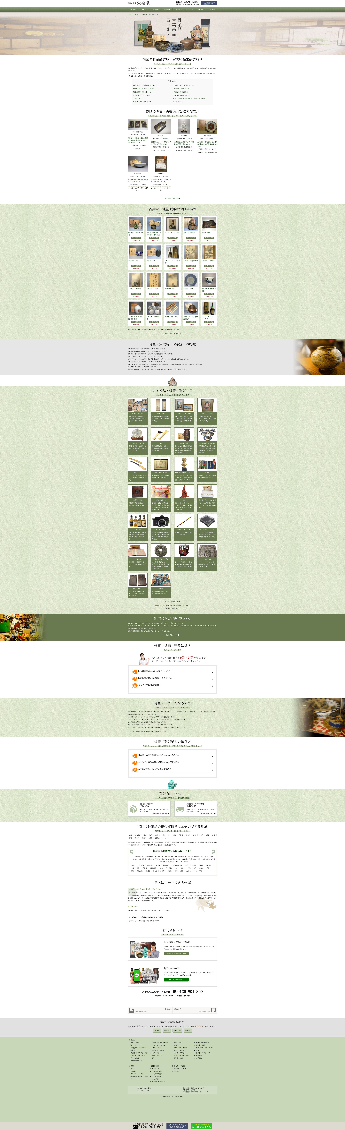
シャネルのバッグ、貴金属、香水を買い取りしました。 (161, 181)
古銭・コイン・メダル (181, 1056)
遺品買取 (199, 1058)
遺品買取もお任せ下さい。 (142, 92)
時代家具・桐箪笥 (158, 1050)
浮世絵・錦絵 (178, 1058)
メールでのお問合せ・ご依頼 (176, 954)
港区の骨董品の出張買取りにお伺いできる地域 (188, 99)
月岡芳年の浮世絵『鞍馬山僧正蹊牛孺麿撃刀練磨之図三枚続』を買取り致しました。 (138, 140)
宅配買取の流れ (157, 1074)
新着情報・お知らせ (180, 1069)
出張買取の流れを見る (207, 814)
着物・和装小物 (179, 1050)
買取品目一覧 (134, 1043)
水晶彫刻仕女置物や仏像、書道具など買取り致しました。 (184, 143)
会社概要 (133, 1071)
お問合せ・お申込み (158, 1082)
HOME (130, 14)
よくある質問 (156, 1076)
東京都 (145, 14)
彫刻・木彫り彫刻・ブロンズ (205, 1048)
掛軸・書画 (177, 1043)
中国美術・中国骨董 (158, 1045)
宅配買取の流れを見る (160, 814)
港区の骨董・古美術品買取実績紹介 (145, 85)
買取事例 (176, 1071)
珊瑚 (197, 1050)
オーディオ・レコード (137, 1056)
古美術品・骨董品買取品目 (181, 89)
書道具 (132, 1050)
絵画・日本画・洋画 (202, 1043)
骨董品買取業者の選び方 (181, 95)
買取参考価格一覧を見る (172, 334)
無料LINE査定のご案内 (176, 980)
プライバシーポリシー (137, 1074)
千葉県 (187, 1030)
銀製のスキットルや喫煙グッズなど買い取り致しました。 (161, 143)
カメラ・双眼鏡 (179, 1053)
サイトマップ (134, 1079)
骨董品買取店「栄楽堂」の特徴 (143, 89)
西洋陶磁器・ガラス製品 (138, 1048)
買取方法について (139, 99)
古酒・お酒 (155, 1053)
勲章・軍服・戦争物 (180, 1048)
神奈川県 (177, 1030)
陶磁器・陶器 (200, 1045)
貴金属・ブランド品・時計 (139, 1053)
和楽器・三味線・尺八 (203, 1053)
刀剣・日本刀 (156, 1048)
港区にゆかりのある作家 (142, 102)
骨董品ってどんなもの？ (141, 95)
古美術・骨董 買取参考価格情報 (183, 85)
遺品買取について (171, 635)
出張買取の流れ (157, 1071)
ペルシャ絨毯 (134, 1058)
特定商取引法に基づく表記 (139, 1076)
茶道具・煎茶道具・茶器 (160, 1043)
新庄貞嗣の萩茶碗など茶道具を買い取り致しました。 (138, 181)
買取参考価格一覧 (136, 1061)
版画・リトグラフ (136, 1045)
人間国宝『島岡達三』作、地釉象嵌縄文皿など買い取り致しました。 (207, 144)
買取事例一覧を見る (171, 198)
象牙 (175, 1045)
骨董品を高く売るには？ (181, 92)
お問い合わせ (177, 102)
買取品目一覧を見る (171, 602)
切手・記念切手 (157, 1056)
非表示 (174, 81)
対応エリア (137, 14)
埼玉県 (166, 1030)
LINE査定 (155, 1079)
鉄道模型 (199, 1056)
